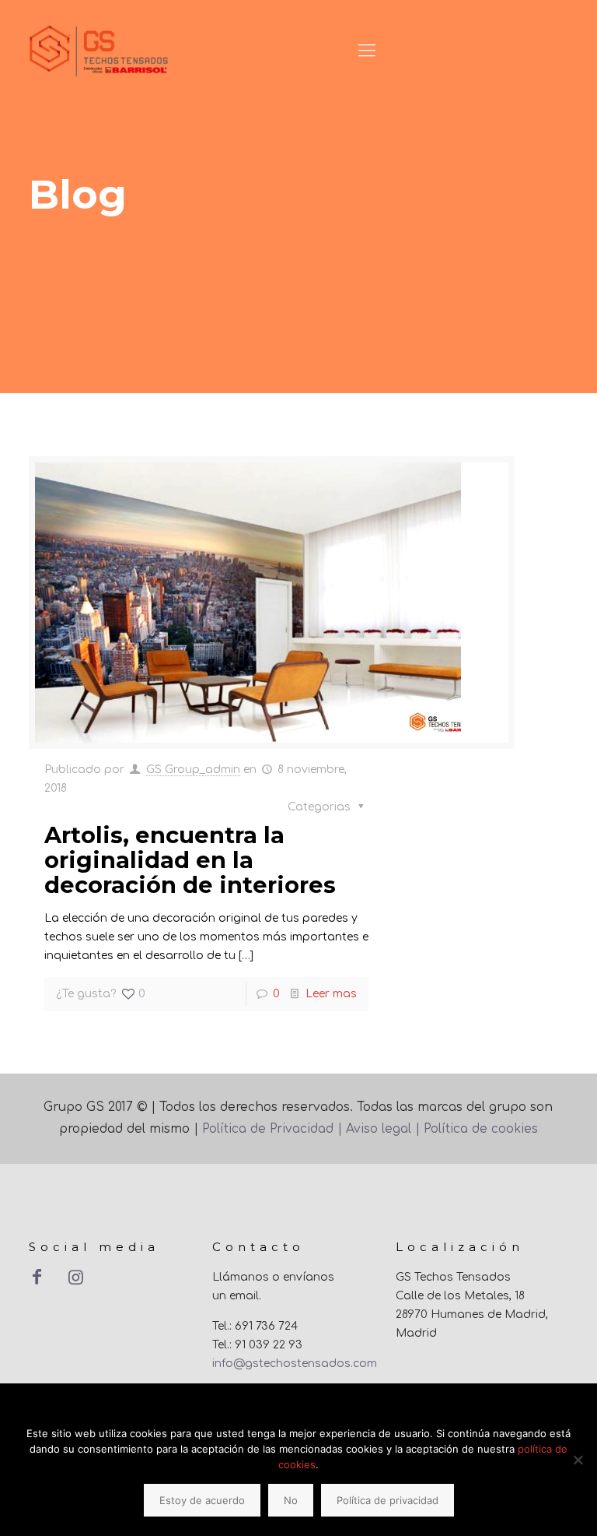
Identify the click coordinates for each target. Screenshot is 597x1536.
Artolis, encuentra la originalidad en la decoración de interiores (190, 859)
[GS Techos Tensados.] (99, 50)
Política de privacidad (387, 1500)
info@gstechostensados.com (294, 1363)
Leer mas (331, 994)
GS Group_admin (193, 769)
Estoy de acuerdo (202, 1500)
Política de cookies (479, 1129)
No (291, 1500)
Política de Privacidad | (274, 1129)
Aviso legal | (383, 1129)
